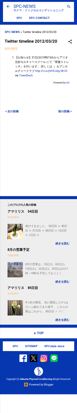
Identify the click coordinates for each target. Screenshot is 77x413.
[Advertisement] (38, 154)
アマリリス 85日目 (22, 288)
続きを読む (63, 243)
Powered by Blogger (40, 384)
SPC (19, 18)
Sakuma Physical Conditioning (36, 379)
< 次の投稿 (12, 111)
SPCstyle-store (54, 346)
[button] (70, 41)
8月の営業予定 (18, 250)
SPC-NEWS (24, 6)
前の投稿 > (65, 111)
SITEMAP (31, 346)
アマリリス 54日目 (22, 211)
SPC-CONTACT (39, 18)
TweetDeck (26, 75)
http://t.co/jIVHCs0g (47, 71)
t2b (68, 82)
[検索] (69, 7)
